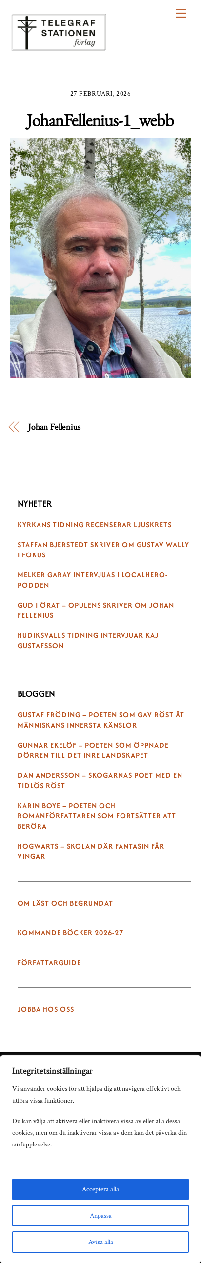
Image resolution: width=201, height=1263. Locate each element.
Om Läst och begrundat (65, 903)
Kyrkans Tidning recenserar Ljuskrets (95, 525)
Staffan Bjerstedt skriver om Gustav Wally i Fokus (103, 550)
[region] (100, 1159)
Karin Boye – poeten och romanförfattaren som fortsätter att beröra (97, 816)
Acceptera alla (100, 1189)
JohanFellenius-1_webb (100, 119)
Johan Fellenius (54, 427)
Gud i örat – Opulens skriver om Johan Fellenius (96, 610)
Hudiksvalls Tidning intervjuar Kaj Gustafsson (88, 641)
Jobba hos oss (46, 1009)
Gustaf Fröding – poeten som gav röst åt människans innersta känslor (101, 720)
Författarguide (49, 962)
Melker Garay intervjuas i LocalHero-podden (93, 580)
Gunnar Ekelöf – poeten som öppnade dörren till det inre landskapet (93, 750)
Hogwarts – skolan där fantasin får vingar (91, 851)
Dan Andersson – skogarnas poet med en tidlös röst (100, 780)
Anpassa (101, 1215)
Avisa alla (100, 1242)
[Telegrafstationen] (59, 46)
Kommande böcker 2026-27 (70, 933)
